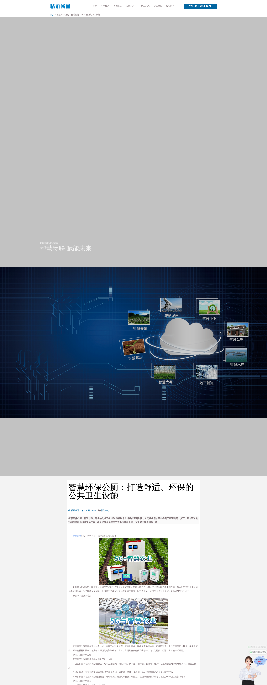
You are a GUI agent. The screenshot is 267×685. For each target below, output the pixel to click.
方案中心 (130, 6)
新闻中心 (117, 6)
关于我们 (105, 6)
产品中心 (145, 6)
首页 (95, 6)
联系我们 (170, 6)
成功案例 (158, 6)
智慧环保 (77, 536)
